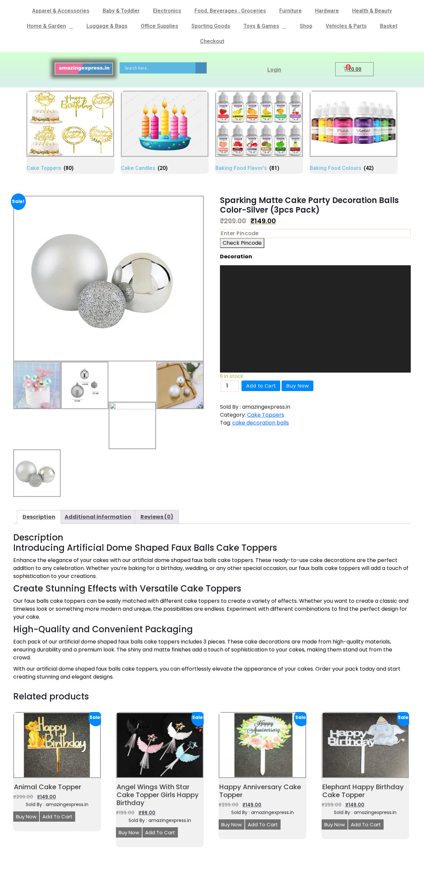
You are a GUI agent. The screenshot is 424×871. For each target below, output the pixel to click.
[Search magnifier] (201, 68)
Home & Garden (46, 26)
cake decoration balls (260, 423)
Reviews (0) (156, 517)
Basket (389, 26)
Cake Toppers (265, 415)
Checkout (212, 41)
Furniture (290, 11)
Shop (306, 26)
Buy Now (297, 386)
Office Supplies (159, 26)
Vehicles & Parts (346, 26)
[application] (315, 319)
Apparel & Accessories (60, 11)
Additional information (98, 517)
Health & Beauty (372, 11)
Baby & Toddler (121, 11)
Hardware (327, 11)
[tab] (39, 517)
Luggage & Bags (107, 26)
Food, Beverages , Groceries (230, 11)
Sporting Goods (210, 26)
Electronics (167, 11)
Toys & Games (261, 26)
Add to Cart (261, 386)
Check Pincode (242, 243)
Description (39, 517)
